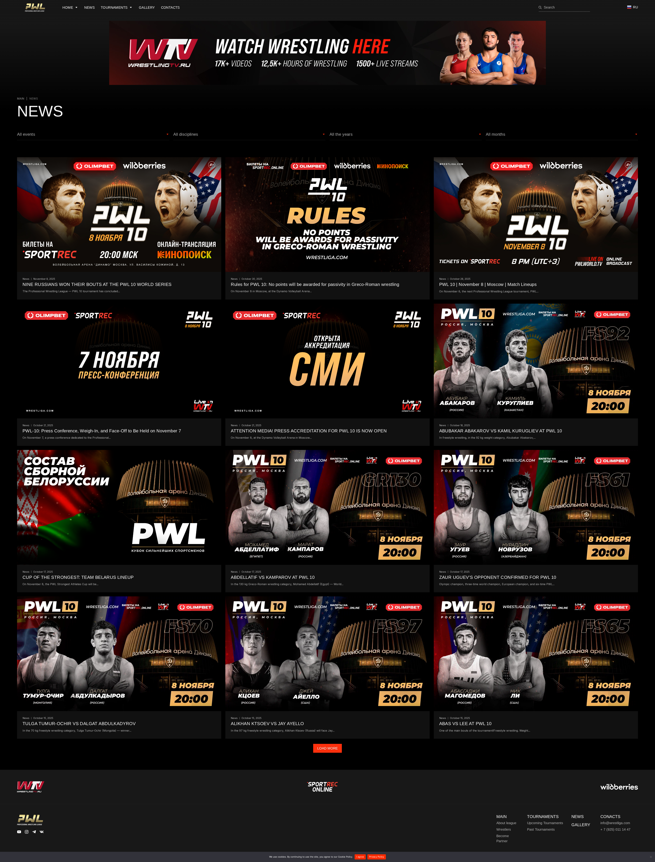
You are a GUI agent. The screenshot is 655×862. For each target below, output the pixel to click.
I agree (360, 856)
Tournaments (114, 7)
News (89, 7)
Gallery (147, 7)
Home (67, 7)
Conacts (610, 816)
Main (20, 98)
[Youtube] (19, 832)
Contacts (170, 7)
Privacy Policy (376, 856)
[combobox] (564, 7)
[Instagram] (27, 832)
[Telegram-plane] (34, 832)
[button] (327, 748)
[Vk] (42, 832)
